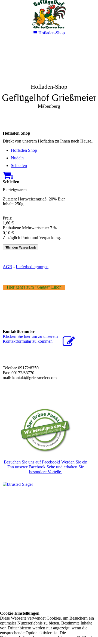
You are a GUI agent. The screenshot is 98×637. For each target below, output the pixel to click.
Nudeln (17, 158)
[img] (49, 83)
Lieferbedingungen (32, 266)
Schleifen (19, 165)
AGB (7, 266)
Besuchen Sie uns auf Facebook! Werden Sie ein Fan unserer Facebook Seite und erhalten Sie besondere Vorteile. (45, 467)
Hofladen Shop (24, 150)
